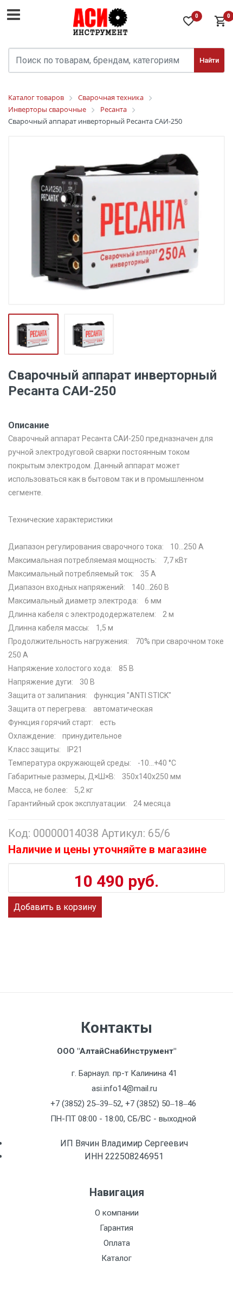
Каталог (116, 1258)
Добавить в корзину (55, 907)
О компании (117, 1213)
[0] (219, 21)
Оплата (116, 1243)
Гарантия (116, 1228)
